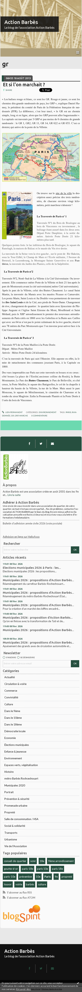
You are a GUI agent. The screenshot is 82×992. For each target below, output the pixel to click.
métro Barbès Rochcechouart (21, 778)
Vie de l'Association (15, 846)
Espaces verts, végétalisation (21, 765)
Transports (10, 832)
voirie (19, 884)
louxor (8, 884)
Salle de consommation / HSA (21, 819)
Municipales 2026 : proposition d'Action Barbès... (38, 617)
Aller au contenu (11, 2)
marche (23, 415)
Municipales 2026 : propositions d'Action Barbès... (38, 580)
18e (42, 861)
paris (68, 412)
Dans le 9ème (12, 711)
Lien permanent (13, 412)
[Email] (52, 443)
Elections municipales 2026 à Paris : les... (32, 567)
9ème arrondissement (61, 861)
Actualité (9, 677)
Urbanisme (10, 839)
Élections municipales (16, 744)
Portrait (9, 792)
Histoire (9, 771)
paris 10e (42, 868)
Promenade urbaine (15, 805)
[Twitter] (41, 443)
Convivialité (11, 697)
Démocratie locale (14, 731)
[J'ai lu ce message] (78, 982)
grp (17, 415)
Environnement (13, 758)
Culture (8, 704)
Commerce (10, 690)
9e (56, 876)
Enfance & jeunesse (15, 751)
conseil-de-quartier (15, 861)
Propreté (9, 812)
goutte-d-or (11, 868)
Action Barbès (21, 22)
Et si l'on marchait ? (24, 84)
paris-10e (9, 876)
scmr (33, 861)
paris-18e (27, 868)
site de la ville (64, 193)
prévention (25, 876)
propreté (67, 876)
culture (42, 884)
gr (12, 415)
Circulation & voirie (15, 683)
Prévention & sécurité (16, 798)
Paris (47, 876)
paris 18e (57, 868)
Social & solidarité (14, 825)
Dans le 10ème (13, 717)
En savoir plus (23, 989)
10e (38, 876)
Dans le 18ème (13, 724)
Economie (10, 737)
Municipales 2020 (14, 785)
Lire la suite (14, 494)
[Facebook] (29, 443)
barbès (30, 884)
